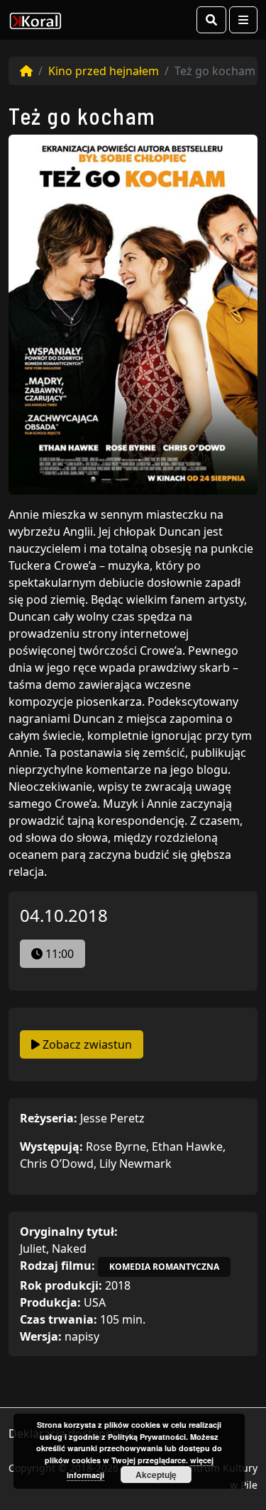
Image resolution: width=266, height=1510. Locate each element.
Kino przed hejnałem (103, 71)
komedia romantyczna (164, 1267)
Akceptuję (156, 1474)
